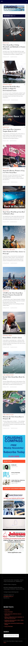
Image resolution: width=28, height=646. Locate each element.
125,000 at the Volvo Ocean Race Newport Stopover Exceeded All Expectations (13, 295)
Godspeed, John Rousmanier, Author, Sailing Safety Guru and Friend (13, 621)
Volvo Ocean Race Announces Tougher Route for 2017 (12, 130)
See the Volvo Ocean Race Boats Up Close (13, 378)
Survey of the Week (15, 472)
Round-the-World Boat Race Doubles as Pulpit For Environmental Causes (11, 88)
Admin (5, 642)
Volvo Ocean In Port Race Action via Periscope (14, 253)
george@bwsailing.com (8, 596)
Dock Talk (6, 43)
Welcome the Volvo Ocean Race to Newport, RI (13, 418)
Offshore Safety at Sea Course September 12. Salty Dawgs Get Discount (14, 617)
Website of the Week (9, 249)
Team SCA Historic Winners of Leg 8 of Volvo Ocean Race (13, 171)
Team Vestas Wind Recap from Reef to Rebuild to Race (14, 213)
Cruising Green (7, 84)
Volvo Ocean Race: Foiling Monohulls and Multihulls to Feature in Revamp (14, 47)
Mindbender (14, 465)
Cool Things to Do (8, 375)
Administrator (14, 56)
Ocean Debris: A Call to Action (12, 338)
